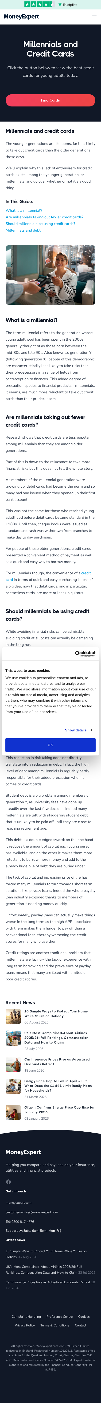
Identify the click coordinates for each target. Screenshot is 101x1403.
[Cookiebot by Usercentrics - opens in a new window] (75, 654)
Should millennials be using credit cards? (40, 223)
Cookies (84, 1316)
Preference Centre (60, 1316)
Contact (80, 1325)
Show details (75, 730)
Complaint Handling (26, 1316)
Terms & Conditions (54, 1325)
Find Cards (50, 100)
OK (50, 745)
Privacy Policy (25, 1325)
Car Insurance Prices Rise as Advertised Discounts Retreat (48, 1282)
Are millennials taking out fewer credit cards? (44, 217)
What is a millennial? (24, 210)
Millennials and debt (23, 230)
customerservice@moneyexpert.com (32, 1212)
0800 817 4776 (23, 1221)
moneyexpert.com (18, 1202)
